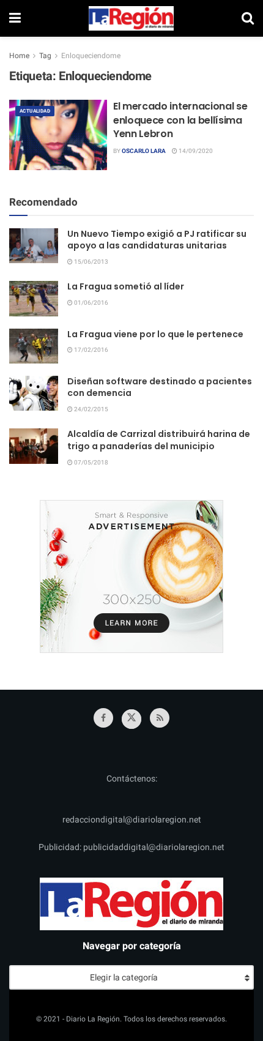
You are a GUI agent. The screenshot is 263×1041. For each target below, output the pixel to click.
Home (19, 55)
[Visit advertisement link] (131, 576)
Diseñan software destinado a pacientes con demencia (159, 387)
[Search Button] (248, 18)
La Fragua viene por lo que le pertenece (155, 334)
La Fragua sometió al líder (125, 286)
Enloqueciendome (90, 55)
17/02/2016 (90, 350)
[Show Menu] (15, 18)
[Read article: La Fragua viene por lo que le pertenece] (33, 346)
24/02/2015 (90, 409)
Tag (45, 55)
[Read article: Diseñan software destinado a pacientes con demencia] (33, 393)
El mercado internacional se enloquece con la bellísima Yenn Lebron (180, 120)
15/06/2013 (90, 262)
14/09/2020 (195, 151)
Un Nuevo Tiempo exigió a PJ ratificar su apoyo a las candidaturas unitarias (156, 240)
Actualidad (35, 111)
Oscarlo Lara (144, 151)
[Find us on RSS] (159, 718)
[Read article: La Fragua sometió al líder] (33, 298)
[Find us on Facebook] (103, 718)
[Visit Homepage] (131, 18)
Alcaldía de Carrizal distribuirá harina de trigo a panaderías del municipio (158, 440)
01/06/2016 (90, 303)
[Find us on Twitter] (131, 719)
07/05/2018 (90, 462)
